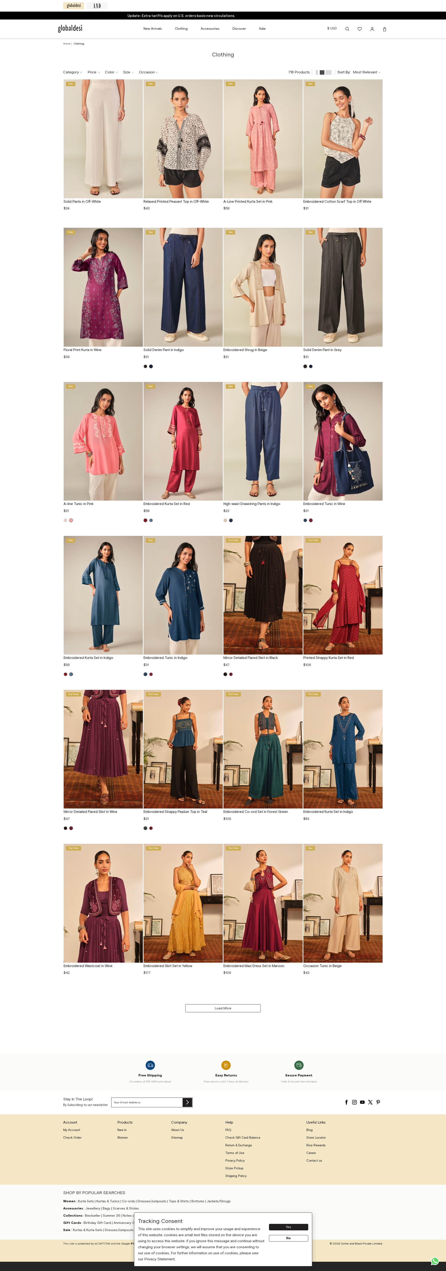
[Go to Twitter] (370, 1101)
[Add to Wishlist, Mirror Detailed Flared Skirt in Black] (297, 541)
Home (67, 44)
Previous (69, 139)
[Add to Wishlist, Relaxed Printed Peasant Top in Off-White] (218, 84)
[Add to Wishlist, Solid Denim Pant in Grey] (377, 233)
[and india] (96, 5)
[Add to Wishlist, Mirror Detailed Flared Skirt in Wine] (138, 695)
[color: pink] (71, 520)
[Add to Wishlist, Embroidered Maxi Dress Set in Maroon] (297, 849)
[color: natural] (65, 520)
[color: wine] (311, 520)
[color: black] (225, 674)
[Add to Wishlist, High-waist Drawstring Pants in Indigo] (297, 387)
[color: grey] (145, 366)
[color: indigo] (151, 366)
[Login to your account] (373, 28)
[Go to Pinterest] (378, 1101)
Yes (288, 1227)
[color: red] (145, 520)
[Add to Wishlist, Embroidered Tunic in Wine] (377, 387)
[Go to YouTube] (362, 1101)
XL (116, 191)
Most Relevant (365, 72)
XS (157, 191)
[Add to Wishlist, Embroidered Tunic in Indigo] (218, 541)
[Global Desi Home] (70, 29)
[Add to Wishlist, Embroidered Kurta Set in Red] (218, 387)
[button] (347, 28)
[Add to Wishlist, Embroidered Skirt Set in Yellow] (218, 849)
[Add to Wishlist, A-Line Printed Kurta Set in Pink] (297, 84)
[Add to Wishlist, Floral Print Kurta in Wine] (138, 233)
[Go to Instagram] (354, 1101)
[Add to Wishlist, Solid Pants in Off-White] (138, 84)
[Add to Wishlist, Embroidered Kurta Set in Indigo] (138, 541)
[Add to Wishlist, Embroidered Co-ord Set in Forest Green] (297, 695)
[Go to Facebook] (346, 1101)
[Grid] (322, 72)
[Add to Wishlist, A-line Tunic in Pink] (138, 387)
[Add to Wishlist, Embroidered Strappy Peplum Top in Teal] (218, 695)
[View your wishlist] (360, 28)
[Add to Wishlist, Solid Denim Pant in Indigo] (218, 233)
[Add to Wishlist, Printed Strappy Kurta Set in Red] (377, 541)
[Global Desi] (73, 5)
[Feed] (317, 72)
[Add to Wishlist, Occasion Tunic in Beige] (377, 849)
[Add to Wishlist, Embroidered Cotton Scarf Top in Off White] (377, 84)
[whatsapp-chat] (435, 1261)
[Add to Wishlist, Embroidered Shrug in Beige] (297, 233)
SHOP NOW (241, 15)
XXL (126, 191)
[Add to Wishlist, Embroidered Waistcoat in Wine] (138, 849)
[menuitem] (152, 29)
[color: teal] (145, 828)
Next (137, 139)
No (288, 1238)
